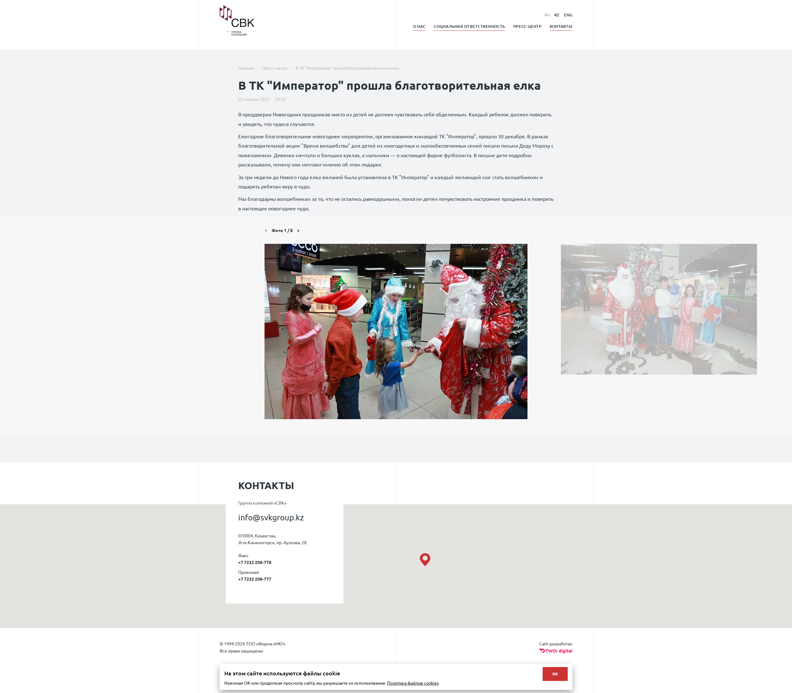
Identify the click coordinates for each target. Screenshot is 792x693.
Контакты (561, 26)
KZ (556, 15)
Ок (555, 673)
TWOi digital (558, 650)
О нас (419, 26)
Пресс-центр (527, 26)
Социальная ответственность (469, 26)
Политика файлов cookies (413, 683)
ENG (568, 15)
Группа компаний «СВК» (262, 503)
